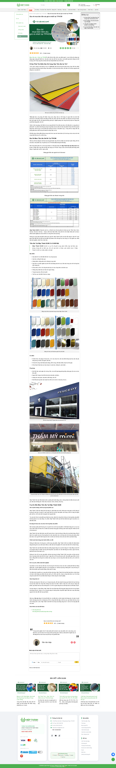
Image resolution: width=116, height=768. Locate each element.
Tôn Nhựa (37, 9)
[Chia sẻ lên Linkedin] (65, 48)
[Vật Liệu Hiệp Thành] (23, 5)
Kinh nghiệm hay (19, 22)
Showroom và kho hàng (86, 747)
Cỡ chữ (73, 48)
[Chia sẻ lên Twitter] (63, 48)
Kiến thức (83, 752)
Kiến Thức (90, 9)
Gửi (77, 662)
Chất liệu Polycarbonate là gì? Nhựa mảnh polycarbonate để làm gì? (89, 698)
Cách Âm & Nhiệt (72, 9)
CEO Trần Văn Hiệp (85, 741)
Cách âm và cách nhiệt (86, 732)
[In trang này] (70, 48)
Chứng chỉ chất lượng (85, 745)
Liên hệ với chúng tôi (85, 754)
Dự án (17, 18)
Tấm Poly (30, 9)
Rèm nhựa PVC (84, 725)
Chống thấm (21, 29)
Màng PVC (54, 9)
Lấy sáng (20, 33)
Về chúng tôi (84, 743)
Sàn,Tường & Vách (82, 9)
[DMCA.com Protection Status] (33, 752)
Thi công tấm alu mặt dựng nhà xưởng (42, 611)
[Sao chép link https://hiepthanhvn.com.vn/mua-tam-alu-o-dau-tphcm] (68, 48)
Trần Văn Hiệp (37, 48)
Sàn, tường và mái (85, 734)
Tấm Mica (59, 9)
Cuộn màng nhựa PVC (86, 727)
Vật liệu (19, 36)
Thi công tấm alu (36, 609)
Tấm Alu (64, 9)
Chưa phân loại (19, 14)
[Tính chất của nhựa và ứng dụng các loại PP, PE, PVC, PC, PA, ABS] (69, 687)
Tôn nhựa (83, 723)
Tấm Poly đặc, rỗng (85, 721)
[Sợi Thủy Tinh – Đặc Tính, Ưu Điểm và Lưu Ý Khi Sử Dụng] (47, 687)
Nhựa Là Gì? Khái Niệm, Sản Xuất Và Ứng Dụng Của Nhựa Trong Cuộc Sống (26, 698)
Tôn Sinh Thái (43, 9)
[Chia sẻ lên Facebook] (60, 48)
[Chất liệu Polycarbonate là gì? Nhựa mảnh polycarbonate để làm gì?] (90, 687)
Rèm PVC (49, 9)
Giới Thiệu (23, 9)
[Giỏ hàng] (94, 5)
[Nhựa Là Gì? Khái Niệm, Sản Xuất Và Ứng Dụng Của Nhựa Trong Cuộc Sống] (26, 687)
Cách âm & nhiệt (22, 26)
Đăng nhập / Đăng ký (85, 5)
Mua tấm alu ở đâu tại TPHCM (38, 57)
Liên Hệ (96, 9)
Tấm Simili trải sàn (85, 729)
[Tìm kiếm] (68, 5)
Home (19, 9)
